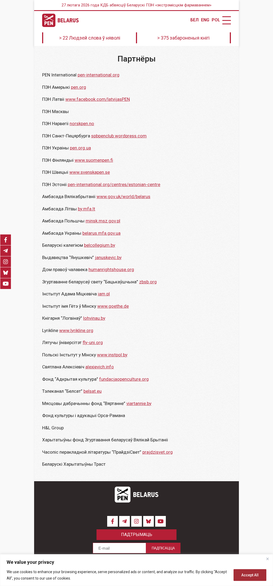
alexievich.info (99, 366)
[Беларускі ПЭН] (60, 20)
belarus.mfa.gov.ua (101, 233)
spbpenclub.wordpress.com (119, 135)
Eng (205, 20)
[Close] (267, 559)
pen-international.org (98, 75)
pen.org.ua (80, 148)
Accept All (250, 575)
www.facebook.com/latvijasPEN (97, 99)
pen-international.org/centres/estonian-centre (114, 184)
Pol (216, 20)
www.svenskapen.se (89, 172)
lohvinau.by (94, 318)
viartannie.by (138, 403)
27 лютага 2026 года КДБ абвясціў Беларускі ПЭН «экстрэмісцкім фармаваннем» (136, 5)
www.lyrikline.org (76, 330)
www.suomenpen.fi (94, 160)
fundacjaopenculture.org (124, 379)
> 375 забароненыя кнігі (183, 38)
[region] (136, 570)
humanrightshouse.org (111, 269)
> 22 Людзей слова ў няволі (89, 38)
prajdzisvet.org (157, 452)
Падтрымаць (136, 534)
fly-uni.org (93, 342)
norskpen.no (82, 123)
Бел (194, 20)
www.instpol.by (112, 354)
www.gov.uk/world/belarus (123, 196)
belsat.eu (92, 391)
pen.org (78, 87)
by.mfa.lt (86, 208)
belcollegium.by (99, 245)
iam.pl (104, 293)
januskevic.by (108, 257)
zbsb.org (148, 281)
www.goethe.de (113, 306)
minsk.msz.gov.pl (103, 220)
